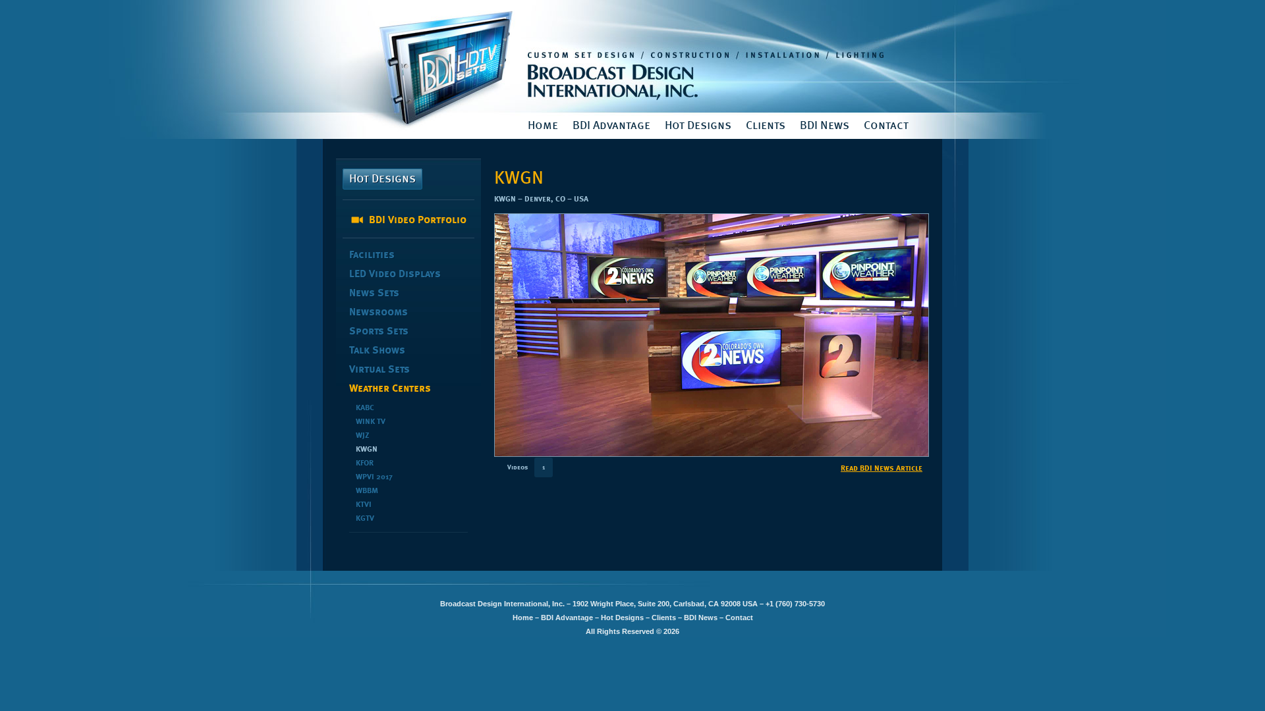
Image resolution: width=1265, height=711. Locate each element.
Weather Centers (390, 389)
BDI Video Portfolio (417, 220)
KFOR (365, 463)
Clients (765, 126)
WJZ (362, 436)
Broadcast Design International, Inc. (632, 56)
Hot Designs (698, 126)
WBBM (367, 491)
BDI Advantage (611, 126)
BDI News (824, 126)
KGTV (365, 519)
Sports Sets (378, 332)
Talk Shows (377, 351)
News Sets (374, 293)
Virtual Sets (379, 370)
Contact (886, 126)
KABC (365, 408)
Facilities (372, 255)
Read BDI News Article (881, 469)
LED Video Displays (395, 274)
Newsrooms (378, 312)
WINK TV (370, 422)
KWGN (367, 450)
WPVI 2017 (374, 477)
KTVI (364, 505)
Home (543, 126)
